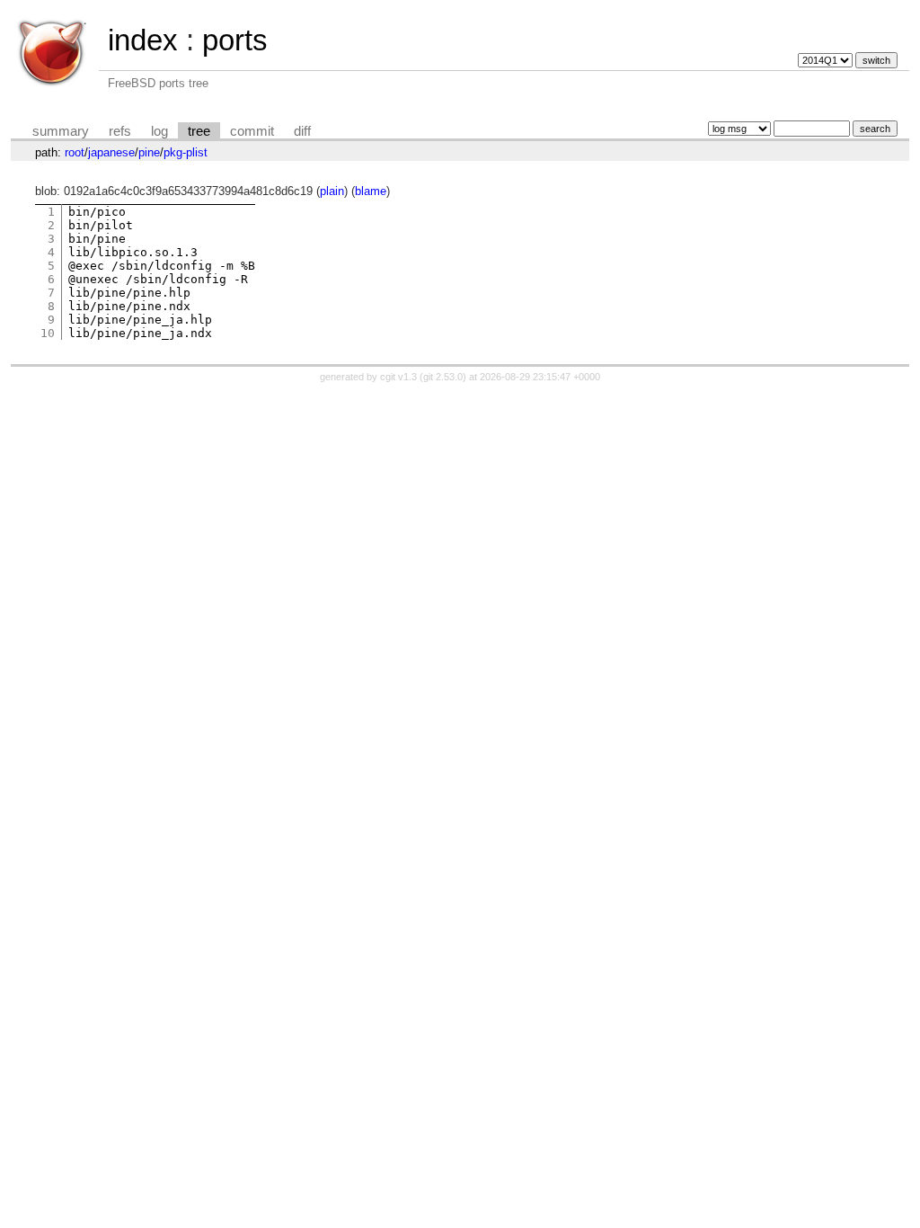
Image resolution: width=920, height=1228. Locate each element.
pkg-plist (186, 152)
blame (370, 191)
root (74, 152)
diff (302, 131)
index (143, 40)
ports (235, 40)
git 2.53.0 (443, 376)
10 (47, 333)
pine (149, 152)
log (159, 131)
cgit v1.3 (398, 376)
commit (252, 131)
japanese (111, 152)
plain (332, 191)
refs (120, 131)
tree (199, 131)
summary (60, 131)
